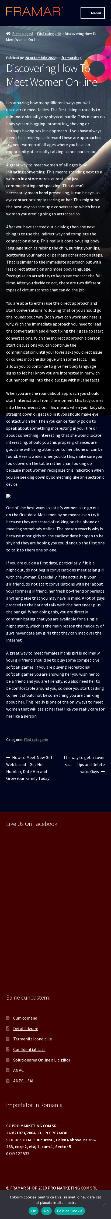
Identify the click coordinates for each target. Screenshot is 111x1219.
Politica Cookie (70, 1211)
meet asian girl (91, 570)
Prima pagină (22, 33)
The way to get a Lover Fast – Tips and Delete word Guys (84, 764)
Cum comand (25, 1018)
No (46, 1211)
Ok (33, 1211)
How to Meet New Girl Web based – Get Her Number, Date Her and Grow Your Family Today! (29, 767)
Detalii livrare (25, 1028)
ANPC (18, 1070)
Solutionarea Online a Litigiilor (41, 1060)
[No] (104, 1204)
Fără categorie (49, 33)
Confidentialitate (29, 1049)
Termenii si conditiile (32, 1038)
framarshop (71, 57)
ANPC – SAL (23, 1080)
